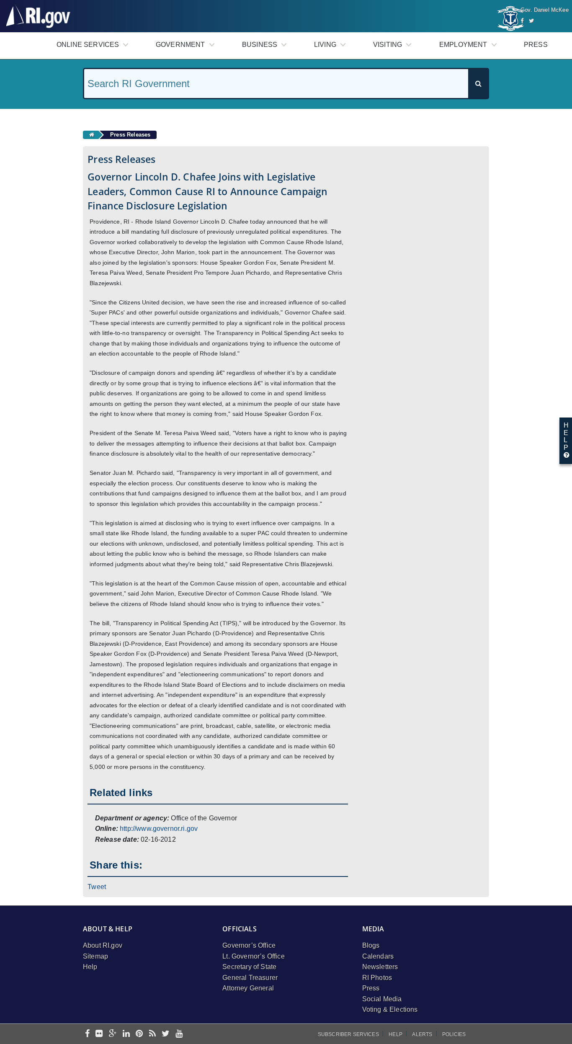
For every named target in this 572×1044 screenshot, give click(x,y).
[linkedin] (126, 1034)
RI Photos (377, 977)
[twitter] (166, 1034)
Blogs (371, 945)
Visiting (387, 44)
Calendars (378, 956)
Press (536, 44)
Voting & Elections (390, 1009)
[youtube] (179, 1034)
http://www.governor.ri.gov (159, 828)
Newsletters (380, 966)
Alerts (422, 1034)
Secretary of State (249, 966)
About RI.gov (102, 945)
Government (180, 44)
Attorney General (248, 988)
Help (90, 966)
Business (259, 44)
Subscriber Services (348, 1034)
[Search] (478, 83)
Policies (454, 1034)
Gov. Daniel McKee (544, 10)
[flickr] (99, 1034)
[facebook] (87, 1034)
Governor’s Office (249, 945)
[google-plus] (113, 1034)
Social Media (382, 999)
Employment (463, 44)
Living (325, 44)
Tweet (97, 886)
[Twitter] (531, 21)
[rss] (152, 1034)
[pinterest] (139, 1034)
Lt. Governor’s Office (253, 956)
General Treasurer (250, 977)
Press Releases (130, 134)
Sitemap (95, 956)
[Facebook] (521, 21)
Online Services (88, 44)
